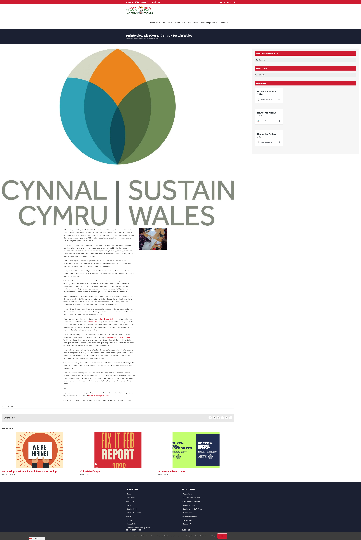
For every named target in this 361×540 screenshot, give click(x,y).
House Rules (132, 524)
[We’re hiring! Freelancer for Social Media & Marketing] (196, 450)
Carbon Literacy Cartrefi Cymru (119, 337)
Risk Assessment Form (191, 498)
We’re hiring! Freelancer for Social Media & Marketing (185, 471)
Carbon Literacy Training (107, 319)
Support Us (187, 524)
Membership (188, 513)
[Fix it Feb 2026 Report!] (39, 450)
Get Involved (132, 509)
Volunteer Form (189, 505)
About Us (130, 501)
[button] (231, 22)
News (129, 516)
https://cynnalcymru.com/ (98, 395)
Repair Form (187, 494)
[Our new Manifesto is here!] (117, 450)
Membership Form (190, 516)
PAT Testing (187, 520)
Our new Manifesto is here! (93, 471)
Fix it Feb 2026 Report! (13, 471)
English (35, 538)
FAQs (129, 505)
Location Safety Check (191, 501)
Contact (130, 520)
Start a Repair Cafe (134, 513)
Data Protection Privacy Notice (139, 528)
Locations (131, 498)
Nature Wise (93, 322)
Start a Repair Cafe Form (192, 509)
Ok (222, 536)
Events (129, 494)
